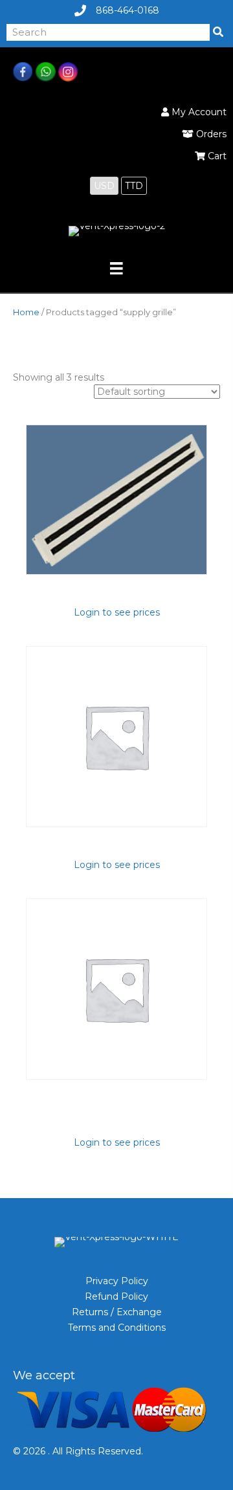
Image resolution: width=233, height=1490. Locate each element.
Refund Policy (116, 1296)
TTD (134, 186)
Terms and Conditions (117, 1327)
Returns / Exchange (117, 1312)
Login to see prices (117, 612)
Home (26, 312)
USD (104, 186)
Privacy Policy (116, 1281)
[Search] (218, 32)
